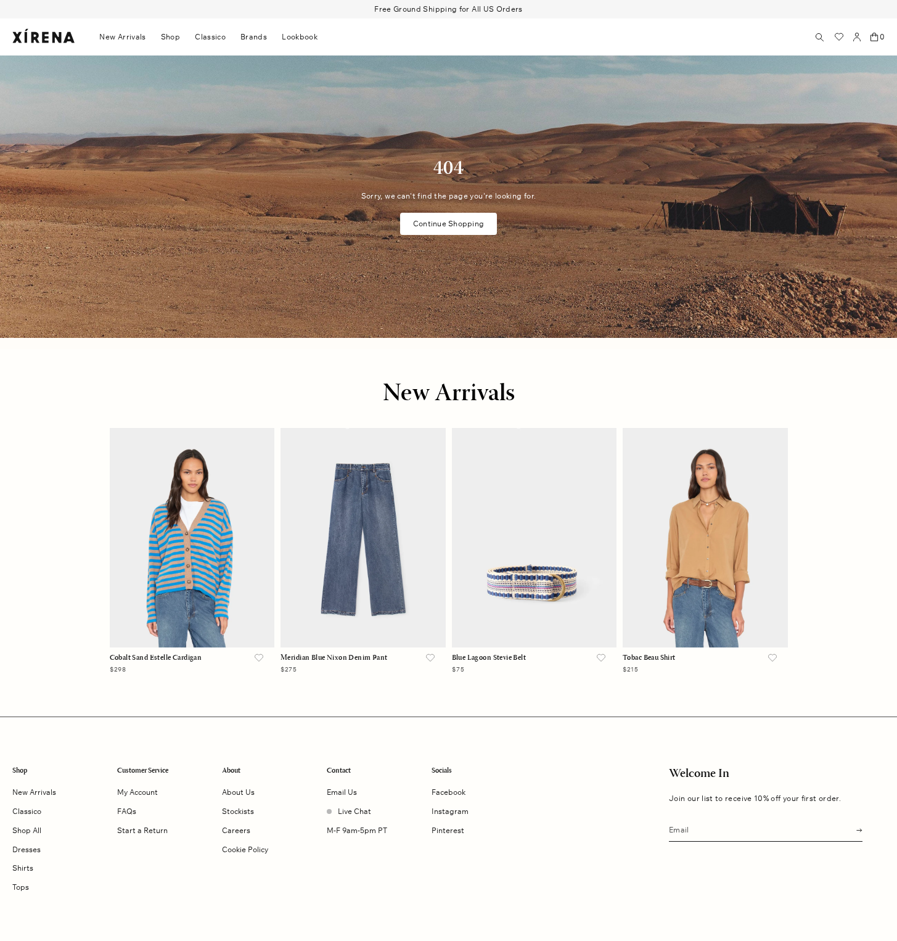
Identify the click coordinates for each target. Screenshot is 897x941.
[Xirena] (43, 36)
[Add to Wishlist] (259, 659)
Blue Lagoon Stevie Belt (489, 658)
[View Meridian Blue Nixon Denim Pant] (363, 538)
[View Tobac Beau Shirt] (705, 538)
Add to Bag (192, 623)
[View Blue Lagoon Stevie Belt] (534, 538)
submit (855, 829)
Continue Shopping (448, 223)
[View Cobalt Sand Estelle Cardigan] (192, 538)
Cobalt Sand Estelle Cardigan (156, 658)
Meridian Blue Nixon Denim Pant (334, 658)
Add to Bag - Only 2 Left (363, 623)
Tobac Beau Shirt (649, 658)
